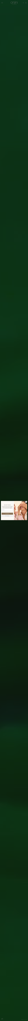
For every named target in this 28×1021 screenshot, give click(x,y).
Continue (7, 513)
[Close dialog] (26, 502)
